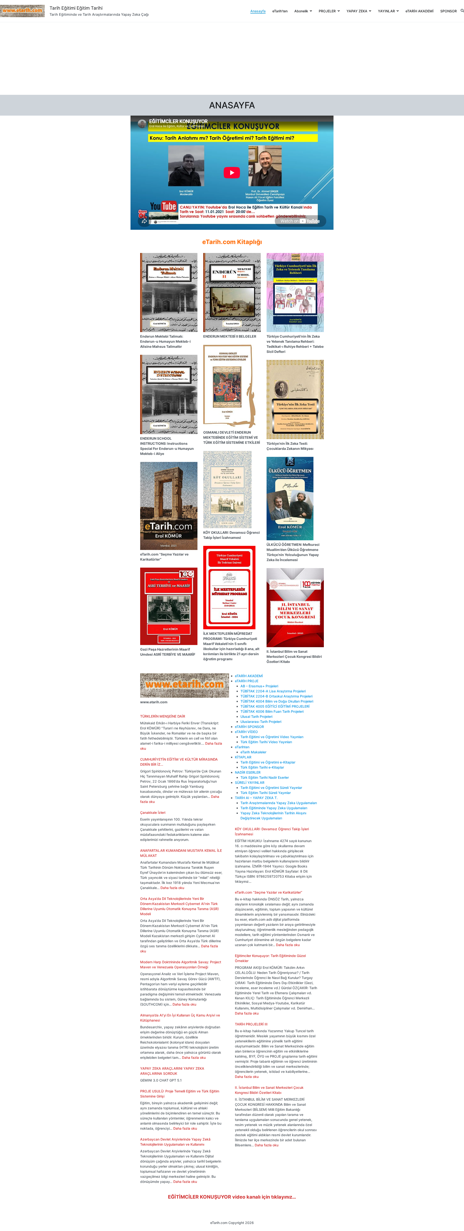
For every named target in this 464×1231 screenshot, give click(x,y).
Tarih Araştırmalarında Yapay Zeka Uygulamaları (278, 803)
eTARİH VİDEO (246, 732)
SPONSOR (448, 11)
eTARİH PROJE (246, 681)
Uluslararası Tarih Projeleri (260, 721)
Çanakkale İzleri (152, 812)
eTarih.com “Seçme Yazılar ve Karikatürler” (268, 892)
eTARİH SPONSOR (249, 727)
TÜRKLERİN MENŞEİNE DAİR (162, 716)
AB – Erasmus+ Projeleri (259, 686)
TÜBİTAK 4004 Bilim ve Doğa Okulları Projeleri (276, 701)
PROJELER (327, 11)
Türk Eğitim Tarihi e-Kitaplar (262, 767)
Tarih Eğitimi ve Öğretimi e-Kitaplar (267, 762)
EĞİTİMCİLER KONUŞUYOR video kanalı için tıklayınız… (232, 1197)
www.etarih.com (153, 702)
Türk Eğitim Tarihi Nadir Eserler (264, 777)
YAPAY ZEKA (357, 11)
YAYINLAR (386, 11)
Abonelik (301, 11)
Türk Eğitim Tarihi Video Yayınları (266, 742)
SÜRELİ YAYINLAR (249, 782)
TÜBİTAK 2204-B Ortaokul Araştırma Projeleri (276, 696)
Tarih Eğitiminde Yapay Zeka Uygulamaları (273, 808)
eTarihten (242, 747)
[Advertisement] (232, 58)
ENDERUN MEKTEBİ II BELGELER (229, 336)
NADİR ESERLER (248, 772)
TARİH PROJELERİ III (251, 1024)
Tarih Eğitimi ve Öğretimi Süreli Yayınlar (271, 788)
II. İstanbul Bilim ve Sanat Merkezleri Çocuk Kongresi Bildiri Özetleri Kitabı (294, 656)
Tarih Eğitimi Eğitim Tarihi (76, 8)
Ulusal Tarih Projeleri (256, 716)
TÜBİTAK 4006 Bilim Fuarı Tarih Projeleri (272, 711)
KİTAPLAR (243, 757)
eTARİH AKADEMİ (420, 11)
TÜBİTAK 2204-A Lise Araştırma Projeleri (273, 691)
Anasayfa (258, 11)
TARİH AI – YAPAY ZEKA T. (256, 798)
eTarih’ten (280, 11)
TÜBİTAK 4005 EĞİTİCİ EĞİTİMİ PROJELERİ (275, 706)
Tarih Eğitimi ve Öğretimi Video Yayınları (271, 737)
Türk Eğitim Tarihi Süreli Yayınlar (265, 793)
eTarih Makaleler (253, 752)
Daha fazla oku (172, 888)
